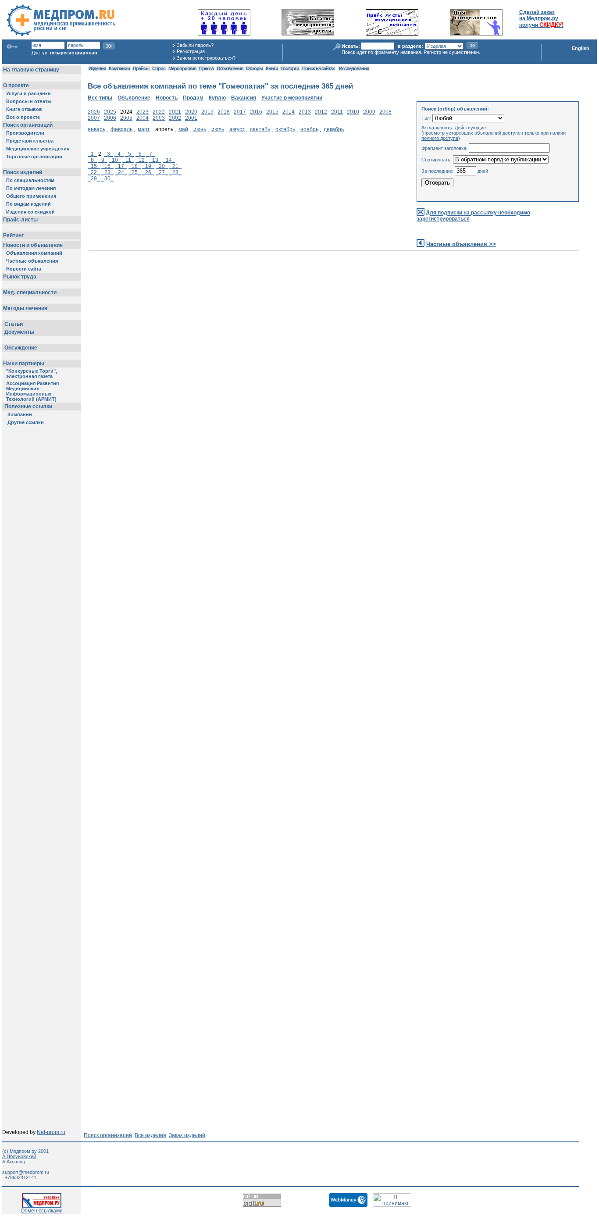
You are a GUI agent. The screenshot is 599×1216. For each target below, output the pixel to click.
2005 (126, 118)
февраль (121, 129)
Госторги (290, 68)
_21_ (175, 166)
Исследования (354, 68)
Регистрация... (193, 51)
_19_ (148, 166)
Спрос (158, 68)
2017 (240, 112)
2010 (353, 112)
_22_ (94, 172)
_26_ (148, 172)
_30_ (107, 178)
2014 (288, 112)
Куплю (217, 98)
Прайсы (141, 68)
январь (96, 129)
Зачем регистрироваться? (206, 58)
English (580, 48)
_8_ (92, 160)
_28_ (175, 172)
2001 (191, 118)
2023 (142, 112)
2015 (272, 112)
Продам (193, 98)
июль (217, 129)
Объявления (230, 68)
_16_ (107, 166)
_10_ (115, 160)
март (144, 129)
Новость (167, 98)
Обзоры (254, 68)
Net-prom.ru (51, 1132)
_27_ (162, 172)
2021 (175, 112)
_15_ (94, 166)
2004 (142, 118)
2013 (305, 112)
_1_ (92, 154)
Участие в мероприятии (291, 98)
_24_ (121, 172)
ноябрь (309, 129)
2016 (256, 112)
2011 (337, 112)
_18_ (134, 166)
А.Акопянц (13, 1161)
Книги (272, 68)
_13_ (155, 160)
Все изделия (150, 1135)
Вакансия (243, 98)
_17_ (121, 166)
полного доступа (439, 138)
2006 (110, 118)
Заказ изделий (187, 1135)
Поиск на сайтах (318, 68)
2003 (159, 118)
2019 (207, 112)
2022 (159, 112)
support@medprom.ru (25, 1172)
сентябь (260, 129)
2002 (175, 118)
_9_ (102, 160)
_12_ (141, 160)
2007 (94, 118)
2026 (94, 112)
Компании (119, 68)
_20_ (162, 166)
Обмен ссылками (42, 1211)
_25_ (134, 172)
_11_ (128, 160)
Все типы (100, 98)
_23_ (107, 172)
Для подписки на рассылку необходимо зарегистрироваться (473, 216)
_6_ (140, 154)
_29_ (94, 178)
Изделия (97, 68)
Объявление (134, 98)
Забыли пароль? (195, 45)
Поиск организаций (108, 1135)
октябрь (285, 129)
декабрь (334, 129)
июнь (199, 129)
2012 (321, 112)
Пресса (206, 68)
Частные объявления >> (461, 244)
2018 (223, 112)
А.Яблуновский (19, 1156)
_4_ (119, 154)
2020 (191, 112)
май (183, 129)
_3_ (108, 154)
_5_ (129, 154)
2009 (369, 112)
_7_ (150, 154)
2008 (385, 112)
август (237, 129)
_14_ (169, 160)
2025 (110, 112)
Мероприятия (182, 68)
